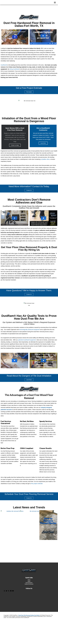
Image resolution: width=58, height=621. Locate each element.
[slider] (42, 43)
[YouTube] (13, 591)
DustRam (4, 65)
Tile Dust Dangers (29, 582)
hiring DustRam (14, 69)
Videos (29, 579)
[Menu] (55, 2)
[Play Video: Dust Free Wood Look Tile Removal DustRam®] (14, 37)
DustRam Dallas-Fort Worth (9, 2)
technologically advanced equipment (29, 329)
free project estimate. (37, 483)
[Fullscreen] (55, 43)
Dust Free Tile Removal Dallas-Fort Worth (29, 615)
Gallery (29, 581)
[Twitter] (6, 591)
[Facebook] (11, 591)
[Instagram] (4, 591)
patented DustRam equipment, (27, 340)
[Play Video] (31, 43)
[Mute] (50, 43)
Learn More (43, 143)
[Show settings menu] (52, 43)
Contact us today (15, 145)
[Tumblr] (9, 591)
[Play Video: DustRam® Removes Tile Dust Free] (43, 36)
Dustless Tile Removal (29, 583)
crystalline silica (45, 159)
